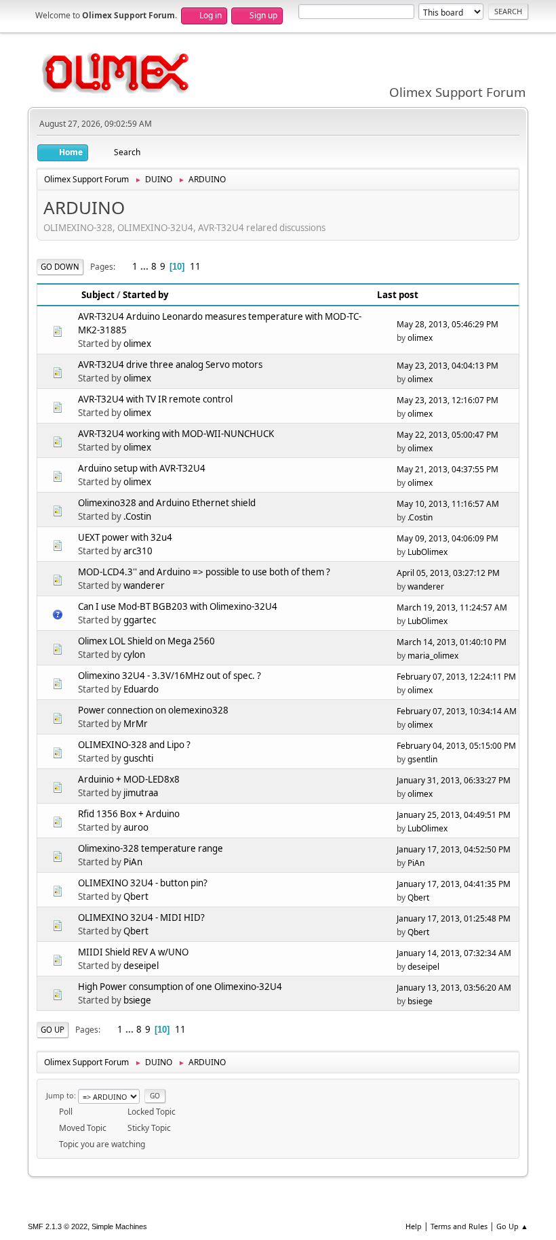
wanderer (144, 585)
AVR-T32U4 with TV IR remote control (155, 399)
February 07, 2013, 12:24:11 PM (456, 676)
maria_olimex (433, 655)
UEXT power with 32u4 (125, 537)
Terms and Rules (459, 1226)
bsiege (137, 1000)
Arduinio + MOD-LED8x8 (129, 779)
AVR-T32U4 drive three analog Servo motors (170, 364)
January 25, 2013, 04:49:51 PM (454, 815)
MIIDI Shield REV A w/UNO (133, 952)
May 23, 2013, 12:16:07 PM (447, 400)
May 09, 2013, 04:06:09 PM (447, 538)
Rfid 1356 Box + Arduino (129, 814)
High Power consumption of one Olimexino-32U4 (180, 986)
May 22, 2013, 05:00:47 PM (447, 434)
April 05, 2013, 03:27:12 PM (448, 573)
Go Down (60, 267)
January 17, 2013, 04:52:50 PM (454, 849)
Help (413, 1226)
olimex (137, 343)
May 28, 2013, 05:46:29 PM (447, 324)
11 (195, 266)
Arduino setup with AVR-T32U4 (141, 468)
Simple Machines (119, 1226)
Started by (146, 295)
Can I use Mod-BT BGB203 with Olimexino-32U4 (177, 606)
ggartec (139, 620)
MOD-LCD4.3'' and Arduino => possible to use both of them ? (204, 572)
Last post (397, 295)
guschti (138, 758)
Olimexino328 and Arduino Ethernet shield (167, 503)
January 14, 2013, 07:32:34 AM (454, 953)
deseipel (141, 965)
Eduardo (141, 689)
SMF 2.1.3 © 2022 (57, 1226)
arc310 (138, 551)
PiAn (132, 862)
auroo (135, 827)
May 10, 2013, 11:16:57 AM (448, 504)
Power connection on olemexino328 (153, 710)
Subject (98, 295)
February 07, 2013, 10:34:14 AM (457, 711)
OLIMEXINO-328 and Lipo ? (134, 745)
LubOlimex (428, 552)
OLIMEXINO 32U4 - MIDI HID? (141, 917)
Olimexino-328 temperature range (150, 848)
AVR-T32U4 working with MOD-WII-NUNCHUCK (176, 434)
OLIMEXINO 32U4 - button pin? (142, 883)
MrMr (135, 724)
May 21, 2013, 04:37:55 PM (447, 469)
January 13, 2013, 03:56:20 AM (454, 987)
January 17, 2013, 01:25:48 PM (454, 918)
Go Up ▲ (512, 1226)
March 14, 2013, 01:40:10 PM (452, 642)
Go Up (52, 1030)
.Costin (137, 516)
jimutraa (140, 793)
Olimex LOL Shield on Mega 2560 (146, 641)
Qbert (135, 896)
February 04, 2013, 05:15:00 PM (456, 745)
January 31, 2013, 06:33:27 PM (454, 780)
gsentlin (422, 759)
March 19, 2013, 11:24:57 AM (452, 607)
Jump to (60, 1095)
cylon (134, 654)
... (145, 266)
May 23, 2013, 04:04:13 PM (447, 365)
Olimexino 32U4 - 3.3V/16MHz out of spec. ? (169, 675)
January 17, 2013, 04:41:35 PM (454, 884)
